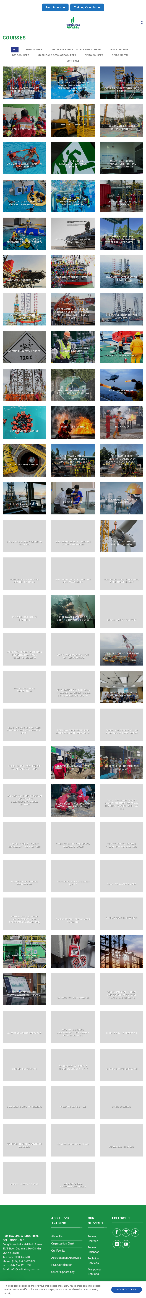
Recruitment (55, 7)
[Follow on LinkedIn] (117, 1244)
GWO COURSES (33, 49)
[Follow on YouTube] (126, 1244)
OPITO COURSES (94, 55)
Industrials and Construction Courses (76, 49)
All (14, 49)
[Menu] (5, 22)
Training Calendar (87, 7)
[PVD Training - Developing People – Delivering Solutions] (73, 23)
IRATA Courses (119, 49)
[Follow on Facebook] (117, 1232)
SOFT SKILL (73, 61)
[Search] (142, 22)
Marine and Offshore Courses (57, 55)
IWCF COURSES (20, 55)
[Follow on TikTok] (135, 1232)
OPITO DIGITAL (120, 55)
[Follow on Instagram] (126, 1232)
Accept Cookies (126, 1289)
